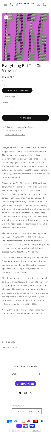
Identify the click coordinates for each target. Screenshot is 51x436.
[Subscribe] (39, 374)
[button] (5, 4)
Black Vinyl (11, 97)
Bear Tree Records (21, 431)
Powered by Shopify (35, 431)
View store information (15, 134)
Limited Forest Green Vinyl (17, 90)
